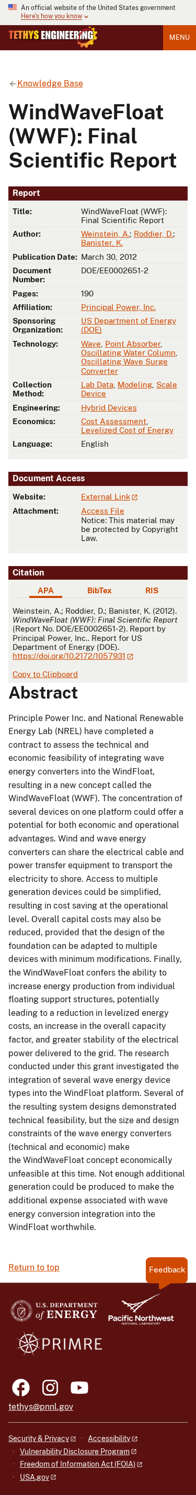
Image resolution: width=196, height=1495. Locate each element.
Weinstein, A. (105, 233)
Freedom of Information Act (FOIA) (77, 1464)
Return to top (34, 1267)
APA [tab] (46, 590)
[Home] (53, 37)
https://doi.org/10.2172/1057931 (69, 655)
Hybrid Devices (109, 407)
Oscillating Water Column (128, 352)
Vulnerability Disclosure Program (75, 1451)
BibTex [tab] (99, 590)
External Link (105, 496)
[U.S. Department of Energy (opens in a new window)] (54, 1314)
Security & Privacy (38, 1438)
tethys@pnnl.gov (40, 1407)
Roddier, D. (153, 233)
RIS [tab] (151, 590)
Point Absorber (132, 343)
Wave (91, 343)
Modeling (135, 384)
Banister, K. (102, 242)
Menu (179, 37)
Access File (102, 510)
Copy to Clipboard (45, 674)
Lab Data (97, 384)
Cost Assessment (113, 421)
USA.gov (34, 1477)
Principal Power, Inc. (118, 307)
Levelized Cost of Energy (127, 430)
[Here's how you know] (98, 12)
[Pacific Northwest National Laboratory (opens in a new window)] (137, 1314)
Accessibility (109, 1438)
